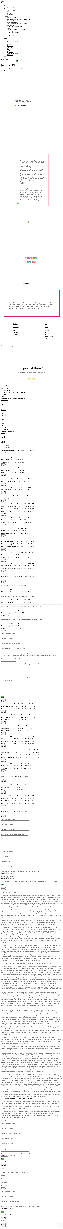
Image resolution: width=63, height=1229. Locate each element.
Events (5, 38)
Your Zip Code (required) (8, 1149)
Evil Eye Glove (11, 20)
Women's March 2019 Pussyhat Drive (13, 398)
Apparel (9, 44)
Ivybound (13, 35)
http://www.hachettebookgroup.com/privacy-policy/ (17, 1098)
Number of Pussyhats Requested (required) (14, 659)
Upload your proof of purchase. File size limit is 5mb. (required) (21, 1154)
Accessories (10, 43)
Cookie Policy (5, 446)
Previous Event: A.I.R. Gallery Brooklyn (16, 331)
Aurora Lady (32, 450)
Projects (6, 16)
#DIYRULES (8, 5)
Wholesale (10, 14)
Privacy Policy (5, 447)
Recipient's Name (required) (10, 1201)
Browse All (4, 400)
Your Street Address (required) (10, 644)
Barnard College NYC (8, 64)
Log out (3, 433)
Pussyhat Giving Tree (16, 26)
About (6, 8)
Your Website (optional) (8, 829)
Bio (2, 408)
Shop (5, 40)
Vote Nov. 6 (4, 396)
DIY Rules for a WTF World (9, 389)
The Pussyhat (11, 25)
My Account (4, 429)
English (9, 56)
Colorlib (8, 452)
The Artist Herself (11, 10)
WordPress (20, 452)
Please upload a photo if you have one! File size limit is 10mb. (20, 871)
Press (8, 11)
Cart (8, 49)
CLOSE (3, 464)
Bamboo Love (14, 34)
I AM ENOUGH (14, 32)
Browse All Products (12, 41)
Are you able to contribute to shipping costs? (28, 655)
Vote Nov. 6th (10, 28)
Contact (9, 13)
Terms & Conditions (12, 53)
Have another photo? (7, 876)
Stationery (9, 47)
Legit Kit (12, 31)
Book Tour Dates (11, 7)
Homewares (10, 46)
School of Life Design (15, 450)
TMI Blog (6, 37)
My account (10, 52)
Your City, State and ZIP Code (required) (13, 649)
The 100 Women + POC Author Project (17, 23)
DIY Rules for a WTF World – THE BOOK (18, 19)
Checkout (9, 50)
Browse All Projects (12, 17)
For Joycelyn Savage (12, 22)
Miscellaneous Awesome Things (15, 29)
